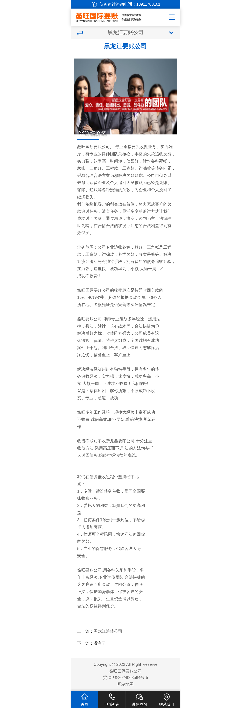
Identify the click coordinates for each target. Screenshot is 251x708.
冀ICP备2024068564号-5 (125, 677)
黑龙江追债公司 (108, 631)
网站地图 (125, 684)
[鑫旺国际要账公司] (113, 16)
